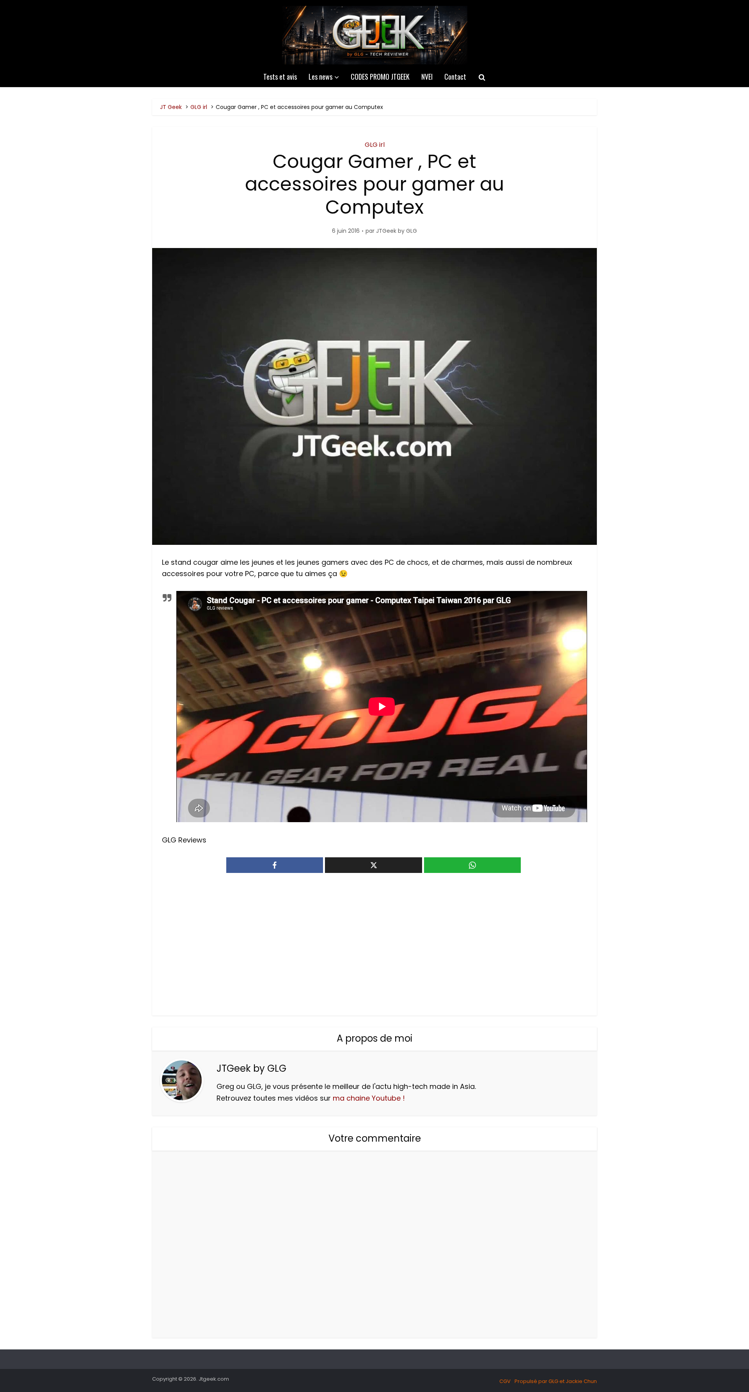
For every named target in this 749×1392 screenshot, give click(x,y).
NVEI (427, 76)
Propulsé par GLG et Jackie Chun (556, 1381)
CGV (505, 1381)
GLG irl (375, 144)
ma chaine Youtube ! (369, 1098)
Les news (320, 76)
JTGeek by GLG (396, 230)
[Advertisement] (374, 949)
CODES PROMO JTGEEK (380, 76)
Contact (455, 76)
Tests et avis (280, 76)
